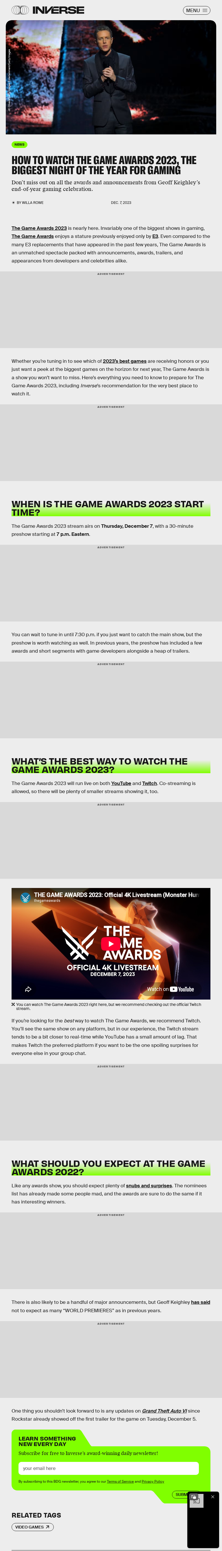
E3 (155, 236)
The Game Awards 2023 (39, 228)
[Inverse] (58, 10)
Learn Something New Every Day (47, 1440)
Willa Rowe (32, 202)
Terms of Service (120, 1481)
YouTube (121, 783)
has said (200, 1302)
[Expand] (193, 1496)
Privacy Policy (153, 1481)
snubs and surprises (149, 1186)
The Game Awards (33, 236)
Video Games (29, 1527)
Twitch (149, 783)
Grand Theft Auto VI (164, 1411)
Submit (183, 1494)
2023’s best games (125, 361)
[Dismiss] (212, 1496)
